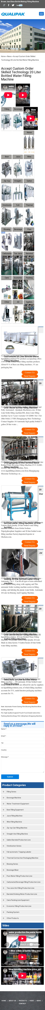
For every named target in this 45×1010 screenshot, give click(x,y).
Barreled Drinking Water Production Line (22, 894)
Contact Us (30, 372)
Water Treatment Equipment (18, 804)
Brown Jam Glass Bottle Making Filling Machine (20, 2)
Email (3, 736)
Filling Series (11, 792)
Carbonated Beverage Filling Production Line (23, 882)
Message (5, 757)
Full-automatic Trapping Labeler (19, 852)
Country (3, 750)
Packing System (13, 912)
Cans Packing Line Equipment (18, 900)
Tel (2, 743)
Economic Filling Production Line (19, 906)
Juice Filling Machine (14, 816)
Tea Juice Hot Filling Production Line (20, 888)
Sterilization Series (14, 846)
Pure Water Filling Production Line (19, 876)
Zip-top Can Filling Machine (17, 828)
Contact (22, 1003)
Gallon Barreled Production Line (19, 840)
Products (23, 1001)
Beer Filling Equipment (15, 810)
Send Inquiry (29, 376)
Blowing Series (12, 864)
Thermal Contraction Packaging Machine (22, 858)
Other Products (13, 918)
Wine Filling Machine (14, 822)
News (9, 56)
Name (3, 729)
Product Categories (14, 785)
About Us (12, 1001)
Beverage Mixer (13, 870)
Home (3, 56)
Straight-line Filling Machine (17, 834)
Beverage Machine (14, 798)
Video (5, 925)
